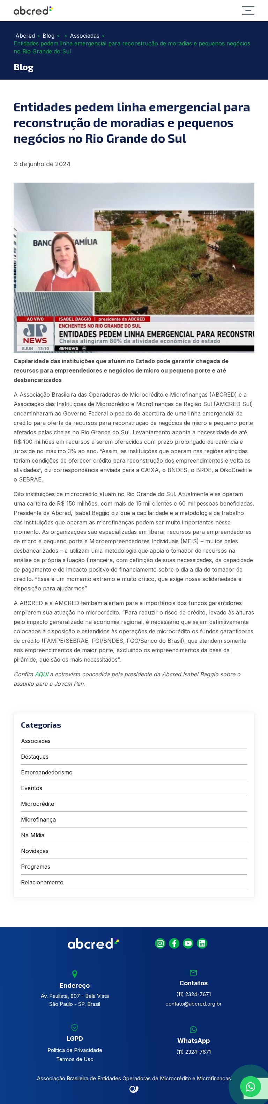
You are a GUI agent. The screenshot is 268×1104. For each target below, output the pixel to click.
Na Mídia (32, 835)
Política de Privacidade (74, 1050)
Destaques (35, 756)
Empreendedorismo (47, 772)
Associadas (84, 35)
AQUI (41, 674)
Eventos (31, 788)
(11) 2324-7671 (193, 994)
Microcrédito (37, 803)
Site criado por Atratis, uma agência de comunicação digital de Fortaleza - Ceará (134, 1090)
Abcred (25, 35)
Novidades (35, 850)
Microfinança (38, 819)
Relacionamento (42, 882)
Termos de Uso (75, 1059)
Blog (48, 35)
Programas (35, 866)
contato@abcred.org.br (193, 1003)
